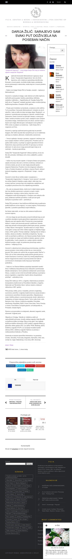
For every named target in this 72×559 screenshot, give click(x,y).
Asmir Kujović (10, 483)
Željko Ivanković (10, 530)
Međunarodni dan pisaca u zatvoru (16, 502)
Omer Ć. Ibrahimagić (12, 511)
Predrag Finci (27, 516)
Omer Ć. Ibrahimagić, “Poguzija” (51, 504)
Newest (51, 61)
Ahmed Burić (18, 480)
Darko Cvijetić (17, 485)
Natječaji (8, 505)
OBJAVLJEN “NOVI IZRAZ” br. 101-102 (40, 428)
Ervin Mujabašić (10, 488)
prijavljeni (15, 449)
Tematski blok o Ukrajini (12, 527)
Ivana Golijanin (10, 494)
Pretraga (52, 47)
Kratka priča (9, 497)
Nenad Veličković (11, 508)
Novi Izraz (20, 508)
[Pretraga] (62, 50)
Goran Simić (18, 491)
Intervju (26, 26)
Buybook (8, 485)
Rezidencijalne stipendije (13, 525)
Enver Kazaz (26, 485)
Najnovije (35, 379)
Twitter (20, 365)
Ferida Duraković (22, 488)
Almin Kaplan (28, 480)
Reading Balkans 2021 (12, 522)
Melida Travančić (21, 499)
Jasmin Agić (20, 494)
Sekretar (58, 65)
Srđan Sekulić (26, 525)
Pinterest (30, 365)
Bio (15, 379)
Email (30, 370)
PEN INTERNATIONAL (19, 513)
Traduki (24, 527)
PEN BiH (8, 513)
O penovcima (23, 511)
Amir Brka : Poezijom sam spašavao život (15, 401)
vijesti (29, 527)
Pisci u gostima (37, 26)
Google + (40, 365)
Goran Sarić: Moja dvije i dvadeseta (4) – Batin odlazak (35, 402)
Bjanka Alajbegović (21, 483)
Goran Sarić (9, 491)
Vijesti (51, 26)
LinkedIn (22, 370)
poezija (19, 516)
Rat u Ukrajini (23, 519)
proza (15, 519)
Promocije (9, 519)
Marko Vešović (10, 499)
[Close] (46, 525)
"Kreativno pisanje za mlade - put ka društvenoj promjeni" (16, 476)
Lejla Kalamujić (28, 497)
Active (53, 61)
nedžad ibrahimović (18, 505)
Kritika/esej (18, 497)
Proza (46, 26)
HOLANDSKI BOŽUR (57, 547)
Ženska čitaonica (22, 530)
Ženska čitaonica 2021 (12, 533)
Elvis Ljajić (59, 105)
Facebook (11, 365)
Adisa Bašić (9, 480)
